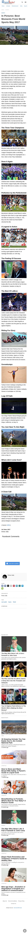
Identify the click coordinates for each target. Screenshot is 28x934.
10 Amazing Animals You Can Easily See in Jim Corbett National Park (13, 741)
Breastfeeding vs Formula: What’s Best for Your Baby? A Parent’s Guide (13, 800)
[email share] (11, 586)
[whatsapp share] (20, 586)
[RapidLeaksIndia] (8, 2)
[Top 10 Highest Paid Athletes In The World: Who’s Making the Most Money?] (14, 696)
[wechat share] (2, 588)
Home (3, 6)
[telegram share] (22, 586)
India (21, 6)
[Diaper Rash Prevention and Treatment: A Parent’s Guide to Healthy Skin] (14, 845)
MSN (8, 525)
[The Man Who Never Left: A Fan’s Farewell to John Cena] (14, 644)
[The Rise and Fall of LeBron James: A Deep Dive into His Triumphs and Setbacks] (14, 669)
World (14, 602)
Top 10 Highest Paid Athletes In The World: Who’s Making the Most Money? (13, 708)
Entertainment (15, 6)
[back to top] (25, 931)
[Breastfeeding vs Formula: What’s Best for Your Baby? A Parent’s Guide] (14, 787)
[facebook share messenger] (5, 586)
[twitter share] (8, 586)
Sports (25, 6)
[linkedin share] (17, 586)
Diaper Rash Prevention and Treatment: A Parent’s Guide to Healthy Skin (14, 858)
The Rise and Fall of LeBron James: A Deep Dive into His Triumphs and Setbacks (13, 681)
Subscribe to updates (14, 563)
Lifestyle (8, 6)
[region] (14, 58)
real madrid (4, 602)
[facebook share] (2, 586)
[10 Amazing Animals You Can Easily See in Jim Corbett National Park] (14, 727)
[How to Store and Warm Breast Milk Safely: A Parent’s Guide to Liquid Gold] (14, 757)
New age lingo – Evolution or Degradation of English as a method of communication (13, 888)
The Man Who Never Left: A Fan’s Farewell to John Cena (13, 830)
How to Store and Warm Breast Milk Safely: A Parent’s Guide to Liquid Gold (13, 771)
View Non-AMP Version (18, 907)
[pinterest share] (14, 586)
